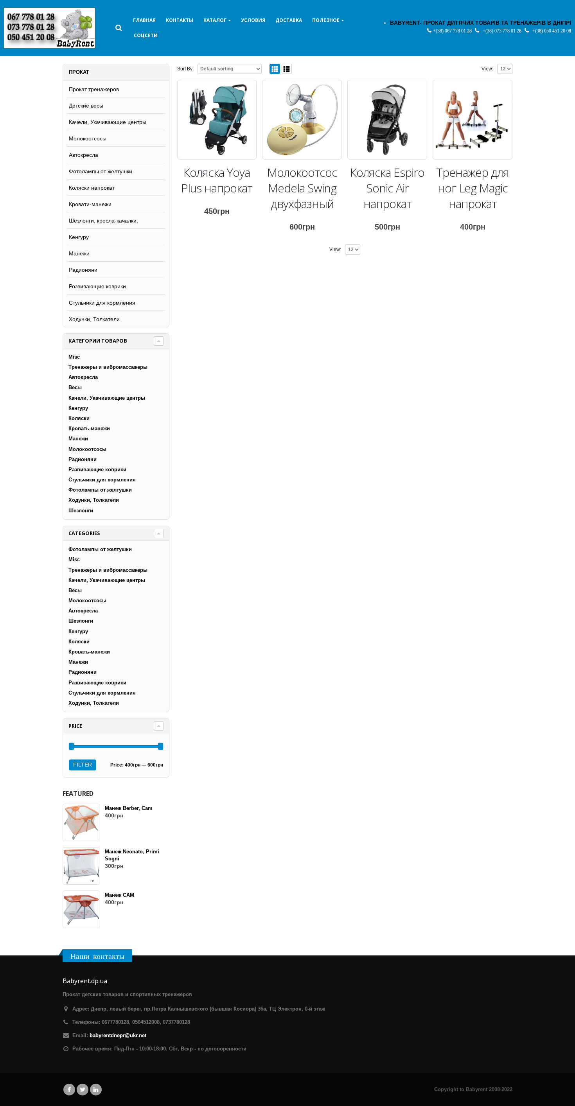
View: (487, 69)
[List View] (287, 69)
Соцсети (146, 35)
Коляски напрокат (92, 188)
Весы (75, 387)
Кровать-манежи (89, 428)
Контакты (179, 20)
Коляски (79, 418)
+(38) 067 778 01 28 (453, 31)
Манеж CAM (119, 895)
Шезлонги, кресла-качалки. (103, 220)
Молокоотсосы (87, 138)
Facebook (69, 1089)
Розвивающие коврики (97, 286)
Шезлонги (80, 511)
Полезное (326, 20)
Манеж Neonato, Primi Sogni (132, 855)
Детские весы (86, 105)
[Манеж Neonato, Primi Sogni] (81, 866)
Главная (144, 20)
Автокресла (83, 155)
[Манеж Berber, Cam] (81, 822)
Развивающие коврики (97, 469)
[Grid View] (275, 69)
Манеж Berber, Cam (129, 808)
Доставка (288, 20)
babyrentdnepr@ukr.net (118, 1035)
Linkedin (96, 1089)
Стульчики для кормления (102, 303)
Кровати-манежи (90, 204)
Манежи (79, 253)
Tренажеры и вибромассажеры (107, 367)
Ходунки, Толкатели (94, 319)
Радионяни (83, 270)
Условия (253, 20)
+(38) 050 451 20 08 (551, 31)
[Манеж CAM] (81, 909)
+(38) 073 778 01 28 (503, 31)
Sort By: (185, 69)
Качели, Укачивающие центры (107, 122)
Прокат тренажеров (94, 89)
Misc (74, 357)
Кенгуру (79, 237)
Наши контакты (97, 956)
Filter (82, 764)
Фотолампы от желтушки (100, 171)
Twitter (82, 1089)
